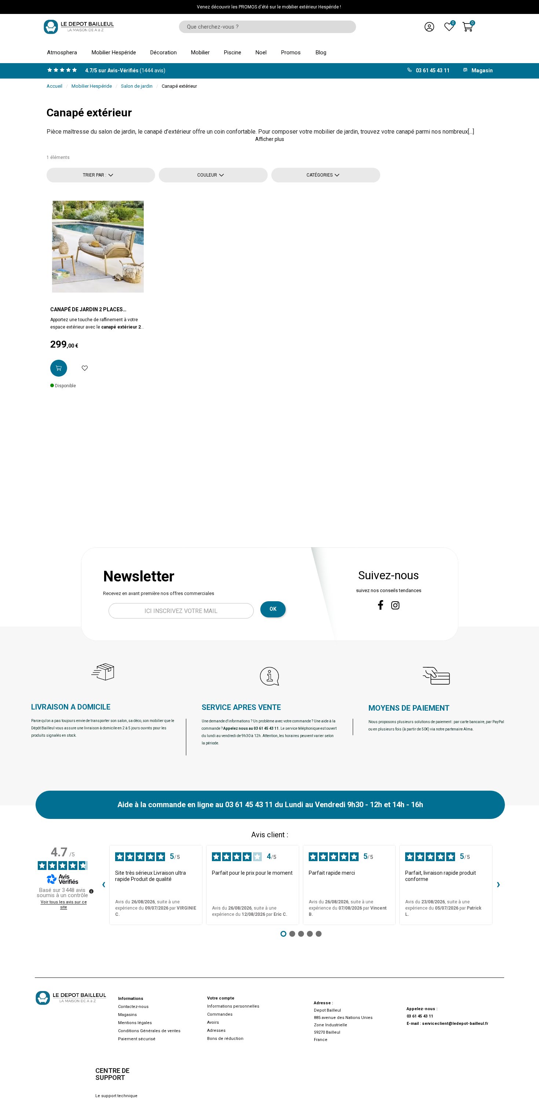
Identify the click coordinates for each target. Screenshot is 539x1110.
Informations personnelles (233, 1006)
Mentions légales (135, 1022)
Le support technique (116, 1095)
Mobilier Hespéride (92, 86)
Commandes (219, 1014)
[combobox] (265, 27)
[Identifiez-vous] (429, 26)
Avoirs (213, 1022)
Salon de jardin (137, 86)
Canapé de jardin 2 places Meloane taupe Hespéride (86, 309)
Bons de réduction (225, 1038)
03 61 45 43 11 (420, 1016)
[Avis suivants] (498, 885)
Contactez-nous (133, 1006)
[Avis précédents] (103, 885)
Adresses (216, 1030)
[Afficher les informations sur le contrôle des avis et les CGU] (91, 891)
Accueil (54, 86)
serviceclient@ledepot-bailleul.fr (455, 1023)
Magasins (127, 1014)
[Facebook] (380, 605)
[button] (270, 139)
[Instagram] (395, 605)
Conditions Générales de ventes (149, 1031)
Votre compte (220, 998)
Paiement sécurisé (136, 1039)
